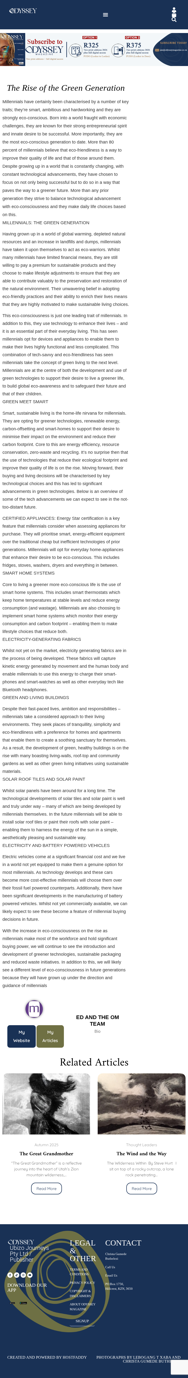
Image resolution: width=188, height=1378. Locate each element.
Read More (69, 1188)
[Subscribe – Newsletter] (94, 65)
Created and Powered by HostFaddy (47, 1357)
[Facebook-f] (10, 1275)
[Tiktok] (16, 1275)
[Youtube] (30, 1275)
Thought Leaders (68, 1144)
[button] (105, 15)
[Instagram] (23, 1275)
